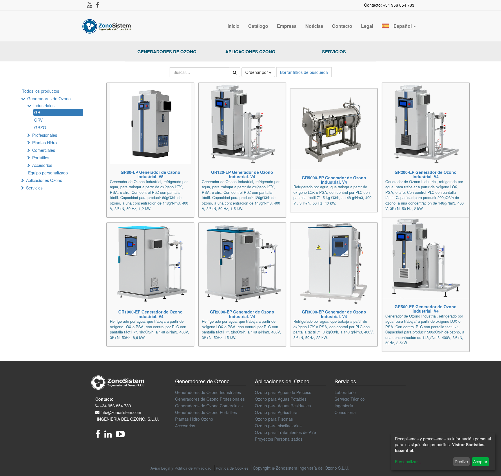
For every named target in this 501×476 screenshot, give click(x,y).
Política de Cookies (232, 468)
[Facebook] (99, 435)
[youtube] (122, 435)
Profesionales (44, 135)
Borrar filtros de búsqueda (304, 72)
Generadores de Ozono (167, 51)
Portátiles (40, 158)
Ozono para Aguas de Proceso (283, 392)
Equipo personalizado (48, 173)
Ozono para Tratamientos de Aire (285, 432)
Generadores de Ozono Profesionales (210, 399)
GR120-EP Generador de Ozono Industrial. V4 (242, 174)
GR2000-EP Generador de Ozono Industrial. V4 (242, 314)
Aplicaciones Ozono (250, 51)
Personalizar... (408, 461)
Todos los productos (40, 91)
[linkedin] (110, 435)
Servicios (334, 51)
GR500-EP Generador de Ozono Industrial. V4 (426, 309)
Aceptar (480, 461)
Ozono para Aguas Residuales (283, 405)
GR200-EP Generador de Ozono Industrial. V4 (426, 174)
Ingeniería (344, 405)
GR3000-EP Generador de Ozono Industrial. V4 (334, 314)
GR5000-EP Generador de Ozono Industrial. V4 (334, 180)
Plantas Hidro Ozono (194, 419)
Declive (461, 461)
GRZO (40, 127)
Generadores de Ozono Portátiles (206, 412)
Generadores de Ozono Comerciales (209, 405)
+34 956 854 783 (115, 405)
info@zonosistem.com (121, 412)
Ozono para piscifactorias (278, 425)
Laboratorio (345, 392)
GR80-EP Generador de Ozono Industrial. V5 (150, 174)
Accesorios (42, 165)
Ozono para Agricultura (276, 412)
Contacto (104, 399)
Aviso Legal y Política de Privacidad (180, 468)
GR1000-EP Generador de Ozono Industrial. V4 (150, 314)
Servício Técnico (350, 399)
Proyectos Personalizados (278, 439)
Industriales (44, 105)
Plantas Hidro (44, 142)
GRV (38, 120)
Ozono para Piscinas (274, 419)
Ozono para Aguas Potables (280, 399)
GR (37, 112)
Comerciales (43, 150)
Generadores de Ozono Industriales (208, 392)
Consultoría (345, 412)
